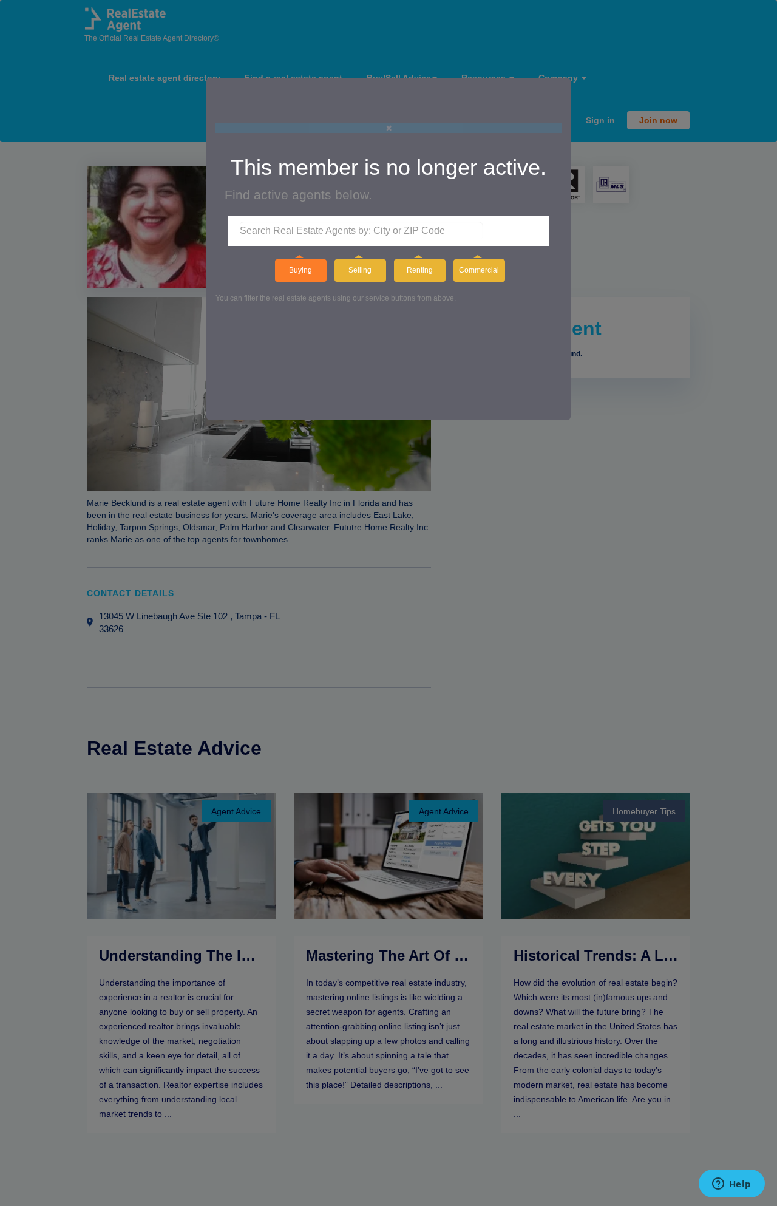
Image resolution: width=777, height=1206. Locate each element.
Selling (360, 270)
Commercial (479, 270)
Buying (300, 270)
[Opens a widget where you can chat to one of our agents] (731, 1185)
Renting (420, 270)
